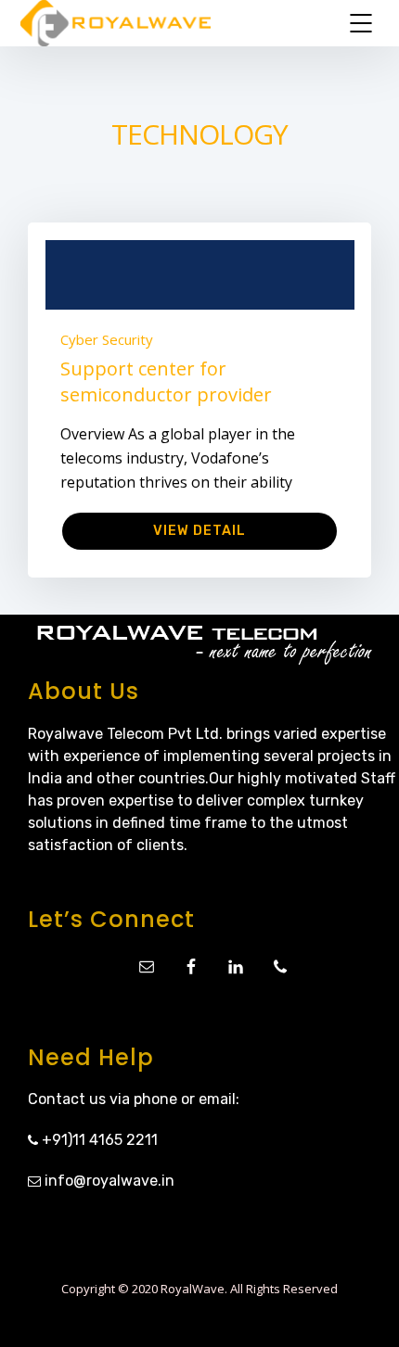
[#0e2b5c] (199, 275)
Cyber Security (106, 339)
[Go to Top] (361, 1305)
